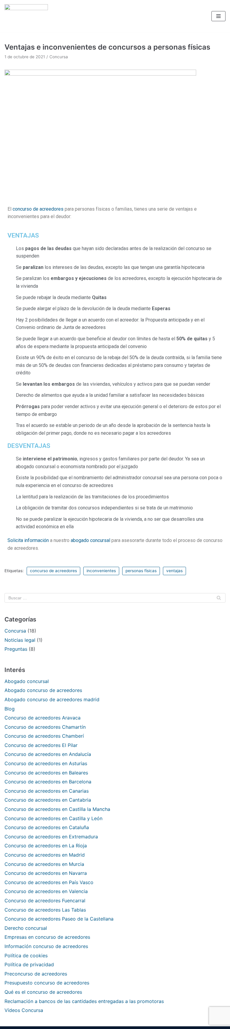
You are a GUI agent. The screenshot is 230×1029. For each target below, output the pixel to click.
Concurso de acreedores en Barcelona (47, 782)
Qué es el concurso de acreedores (43, 992)
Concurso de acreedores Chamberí (44, 736)
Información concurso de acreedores (46, 946)
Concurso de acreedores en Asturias (45, 763)
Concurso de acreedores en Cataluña (46, 827)
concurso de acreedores (38, 209)
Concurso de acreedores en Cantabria (47, 800)
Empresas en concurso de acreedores (47, 937)
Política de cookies (26, 955)
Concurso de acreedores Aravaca (42, 718)
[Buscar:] (115, 598)
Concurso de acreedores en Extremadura (51, 837)
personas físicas (141, 570)
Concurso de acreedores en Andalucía (47, 754)
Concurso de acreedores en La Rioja (45, 846)
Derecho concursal (25, 928)
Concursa (58, 56)
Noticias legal (19, 640)
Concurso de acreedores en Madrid (44, 855)
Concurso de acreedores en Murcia (44, 864)
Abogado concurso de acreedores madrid (51, 699)
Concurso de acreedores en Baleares (46, 773)
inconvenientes (101, 570)
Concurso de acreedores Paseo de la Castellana (59, 919)
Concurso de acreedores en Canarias (46, 791)
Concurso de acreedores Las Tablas (45, 910)
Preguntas (15, 649)
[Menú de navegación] (218, 16)
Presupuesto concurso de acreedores (46, 983)
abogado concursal (90, 540)
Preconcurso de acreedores (35, 974)
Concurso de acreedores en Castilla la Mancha (57, 809)
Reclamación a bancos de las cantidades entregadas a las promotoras (84, 1001)
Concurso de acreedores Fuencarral (44, 901)
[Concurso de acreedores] (26, 16)
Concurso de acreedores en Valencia (46, 891)
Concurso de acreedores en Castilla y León (53, 818)
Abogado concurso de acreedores (43, 690)
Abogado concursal (26, 681)
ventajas (174, 570)
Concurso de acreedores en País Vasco (48, 882)
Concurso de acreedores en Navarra (45, 873)
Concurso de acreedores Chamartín (45, 727)
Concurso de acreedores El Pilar (41, 745)
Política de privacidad (29, 964)
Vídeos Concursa (23, 1010)
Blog (9, 709)
